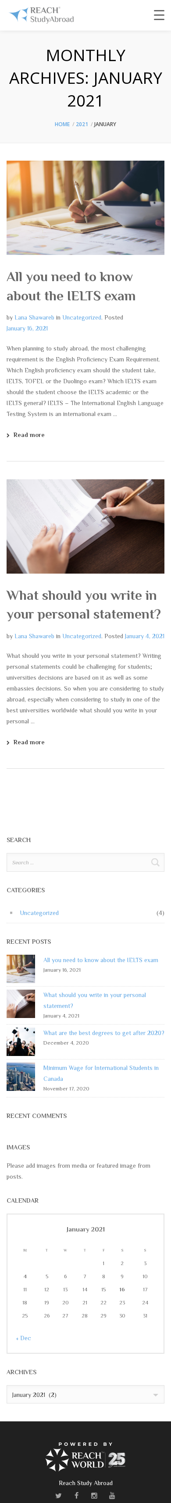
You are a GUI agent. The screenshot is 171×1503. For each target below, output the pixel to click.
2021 (82, 124)
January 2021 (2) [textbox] (34, 1394)
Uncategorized (81, 317)
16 (122, 1289)
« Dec (23, 1337)
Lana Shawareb (34, 317)
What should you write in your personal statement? (94, 1000)
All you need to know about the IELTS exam (100, 959)
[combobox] (85, 1394)
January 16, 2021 (27, 328)
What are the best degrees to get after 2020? (103, 1032)
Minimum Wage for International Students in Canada (101, 1073)
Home (62, 124)
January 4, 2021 (144, 636)
